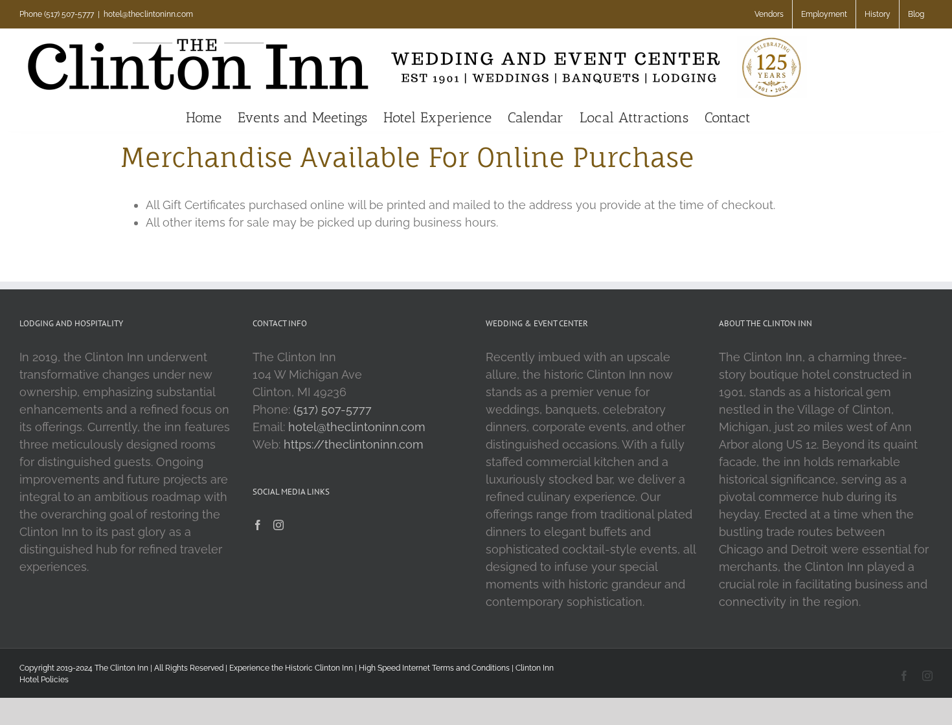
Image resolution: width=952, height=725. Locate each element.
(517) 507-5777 (332, 409)
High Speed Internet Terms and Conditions (434, 668)
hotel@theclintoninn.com (148, 14)
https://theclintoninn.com (354, 444)
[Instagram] (278, 525)
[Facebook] (258, 525)
